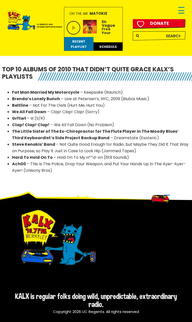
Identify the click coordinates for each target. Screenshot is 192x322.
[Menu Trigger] (181, 11)
